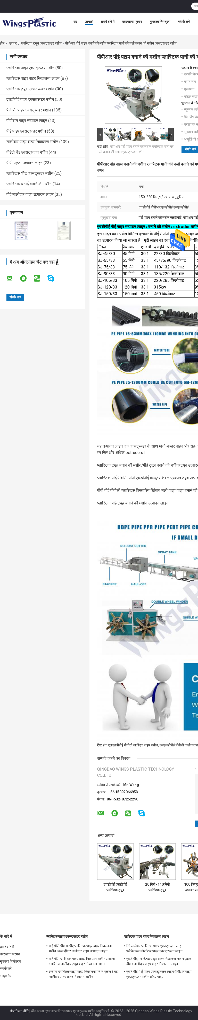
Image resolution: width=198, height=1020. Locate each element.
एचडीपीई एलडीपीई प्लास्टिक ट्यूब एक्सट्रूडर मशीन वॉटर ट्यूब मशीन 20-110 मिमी (115, 887)
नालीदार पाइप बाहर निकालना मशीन (32, 141)
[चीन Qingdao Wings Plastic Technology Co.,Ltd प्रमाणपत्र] (21, 230)
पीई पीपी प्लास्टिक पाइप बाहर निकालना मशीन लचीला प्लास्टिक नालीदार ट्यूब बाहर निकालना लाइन (82, 961)
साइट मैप (6, 976)
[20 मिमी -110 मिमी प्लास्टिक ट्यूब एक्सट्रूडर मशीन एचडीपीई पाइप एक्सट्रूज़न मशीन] (157, 861)
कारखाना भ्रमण (132, 22)
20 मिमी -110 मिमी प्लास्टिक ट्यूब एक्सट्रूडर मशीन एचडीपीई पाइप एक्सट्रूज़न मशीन (157, 887)
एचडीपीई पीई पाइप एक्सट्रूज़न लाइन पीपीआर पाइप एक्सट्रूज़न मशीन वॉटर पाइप (159, 974)
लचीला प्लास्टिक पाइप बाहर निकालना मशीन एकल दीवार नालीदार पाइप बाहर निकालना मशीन (83, 974)
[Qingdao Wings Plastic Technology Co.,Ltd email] (12, 278)
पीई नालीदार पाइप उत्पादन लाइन (30, 194)
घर (75, 22)
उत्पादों (89, 22)
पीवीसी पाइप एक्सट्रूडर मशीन (28, 110)
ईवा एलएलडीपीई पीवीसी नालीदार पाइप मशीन (130, 745)
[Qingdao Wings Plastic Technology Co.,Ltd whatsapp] (26, 278)
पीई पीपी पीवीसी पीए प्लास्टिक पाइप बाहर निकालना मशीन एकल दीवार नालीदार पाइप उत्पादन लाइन (80, 948)
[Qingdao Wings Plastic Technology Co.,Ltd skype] (54, 278)
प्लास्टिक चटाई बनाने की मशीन (29, 183)
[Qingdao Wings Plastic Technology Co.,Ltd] (29, 23)
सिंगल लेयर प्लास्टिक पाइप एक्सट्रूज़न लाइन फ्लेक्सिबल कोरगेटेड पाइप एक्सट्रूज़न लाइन (154, 948)
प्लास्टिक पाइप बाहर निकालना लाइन (33, 78)
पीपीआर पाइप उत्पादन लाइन (26, 120)
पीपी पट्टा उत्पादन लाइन (24, 162)
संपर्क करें (184, 22)
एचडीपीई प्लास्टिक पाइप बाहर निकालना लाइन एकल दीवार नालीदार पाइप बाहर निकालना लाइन (158, 961)
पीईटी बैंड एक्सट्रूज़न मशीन (27, 152)
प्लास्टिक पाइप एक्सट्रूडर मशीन (30, 67)
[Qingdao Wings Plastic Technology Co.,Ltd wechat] (40, 278)
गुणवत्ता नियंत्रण (160, 22)
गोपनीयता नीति (19, 1011)
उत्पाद (13, 43)
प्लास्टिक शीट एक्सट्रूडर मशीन (29, 173)
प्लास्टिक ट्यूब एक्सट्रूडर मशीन (41, 43)
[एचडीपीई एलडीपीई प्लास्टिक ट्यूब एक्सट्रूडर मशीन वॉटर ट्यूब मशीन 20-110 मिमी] (115, 861)
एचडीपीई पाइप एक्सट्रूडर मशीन (30, 99)
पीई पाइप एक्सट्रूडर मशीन (26, 131)
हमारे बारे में (107, 22)
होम (2, 43)
